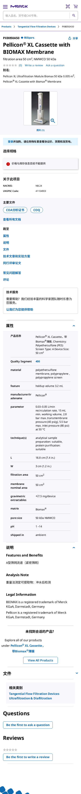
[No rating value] (11, 65)
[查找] (74, 15)
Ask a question (55, 65)
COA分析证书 (15, 210)
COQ (36, 210)
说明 (6, 243)
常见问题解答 (12, 273)
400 (38, 361)
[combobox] (40, 15)
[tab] (10, 26)
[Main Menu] (5, 6)
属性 (6, 236)
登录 (10, 141)
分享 (75, 38)
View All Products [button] (40, 660)
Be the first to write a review (29, 758)
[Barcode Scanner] (68, 6)
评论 (6, 280)
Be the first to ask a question (28, 725)
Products (6, 26)
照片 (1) (40, 130)
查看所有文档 (12, 219)
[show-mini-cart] (75, 6)
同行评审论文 (12, 263)
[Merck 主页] (19, 6)
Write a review (34, 65)
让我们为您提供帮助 (19, 309)
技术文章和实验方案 (16, 256)
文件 (6, 249)
